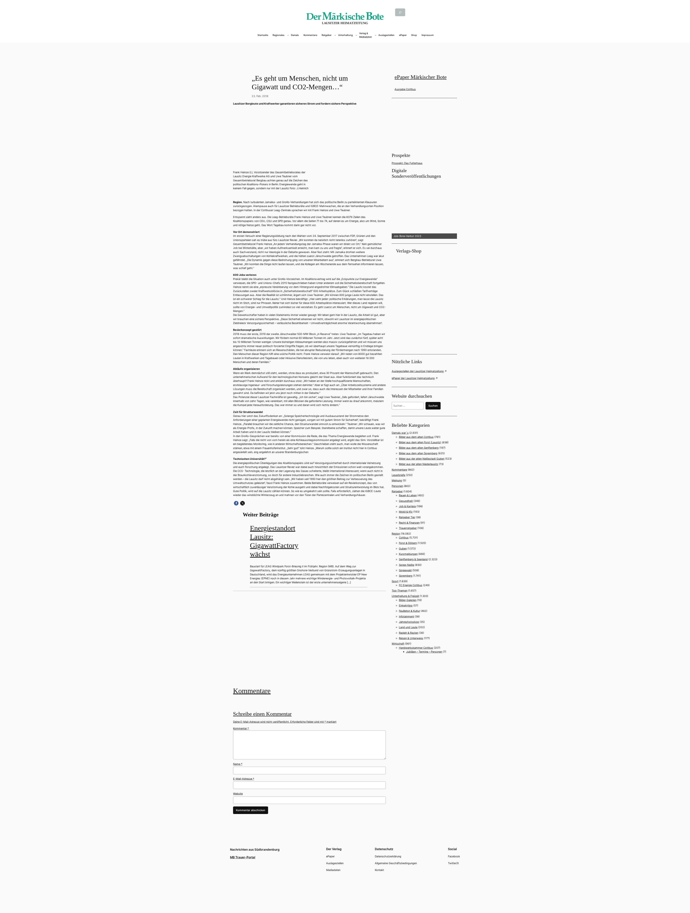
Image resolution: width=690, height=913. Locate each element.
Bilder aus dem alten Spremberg (418, 453)
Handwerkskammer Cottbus (416, 647)
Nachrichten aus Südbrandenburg (255, 849)
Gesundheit (406, 500)
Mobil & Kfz (406, 511)
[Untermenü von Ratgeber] (335, 35)
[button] (236, 503)
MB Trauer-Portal (242, 857)
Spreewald (405, 570)
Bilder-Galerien (407, 600)
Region (396, 533)
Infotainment (406, 616)
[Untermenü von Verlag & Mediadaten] (375, 35)
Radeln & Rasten (408, 632)
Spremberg (405, 575)
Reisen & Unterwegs (411, 638)
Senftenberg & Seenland (413, 559)
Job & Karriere (407, 506)
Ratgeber (397, 491)
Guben (403, 548)
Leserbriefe (398, 475)
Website (238, 793)
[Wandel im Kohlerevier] (309, 641)
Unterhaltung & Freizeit (405, 595)
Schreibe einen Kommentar (262, 714)
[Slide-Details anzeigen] (424, 209)
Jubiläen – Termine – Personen (424, 651)
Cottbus (404, 537)
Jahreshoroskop (409, 621)
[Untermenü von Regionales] (288, 35)
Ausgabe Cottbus (405, 89)
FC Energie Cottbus (410, 585)
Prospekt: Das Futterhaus (407, 163)
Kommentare (252, 691)
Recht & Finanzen (409, 522)
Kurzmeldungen (408, 553)
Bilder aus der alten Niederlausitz (418, 464)
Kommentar (241, 728)
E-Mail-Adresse (243, 778)
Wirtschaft (398, 643)
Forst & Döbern (408, 542)
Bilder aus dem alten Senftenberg (419, 447)
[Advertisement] (311, 641)
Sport (395, 581)
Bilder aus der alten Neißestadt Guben (421, 458)
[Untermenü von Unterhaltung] (356, 35)
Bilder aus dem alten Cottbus (416, 436)
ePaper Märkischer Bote (421, 77)
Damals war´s (400, 432)
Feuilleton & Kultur (409, 610)
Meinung (397, 480)
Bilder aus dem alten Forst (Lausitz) (420, 442)
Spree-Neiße (406, 564)
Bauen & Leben (408, 495)
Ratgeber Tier (407, 517)
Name (237, 763)
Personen (397, 485)
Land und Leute (408, 627)
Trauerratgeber (408, 528)
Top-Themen (278, 96)
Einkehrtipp (406, 605)
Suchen (433, 405)
